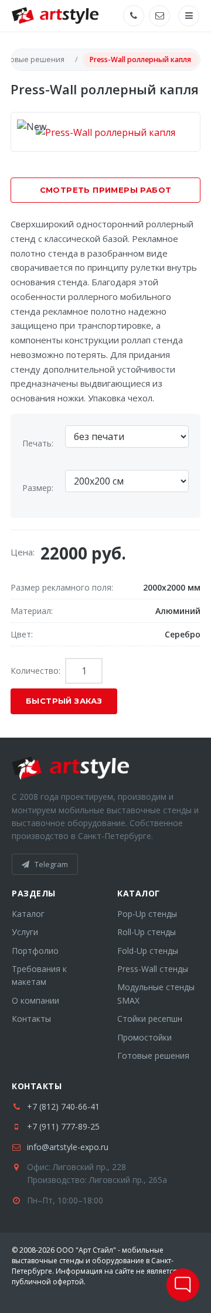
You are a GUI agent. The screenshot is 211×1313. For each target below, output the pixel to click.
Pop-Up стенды (147, 913)
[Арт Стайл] (55, 16)
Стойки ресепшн (149, 1018)
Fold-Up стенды (147, 950)
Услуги (25, 931)
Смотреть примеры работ (106, 190)
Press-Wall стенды (152, 968)
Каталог (28, 913)
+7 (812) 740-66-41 (63, 1106)
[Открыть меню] (188, 15)
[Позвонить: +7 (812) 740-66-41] (133, 15)
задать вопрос (182, 1284)
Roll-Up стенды (146, 931)
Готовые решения (153, 1055)
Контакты (31, 1018)
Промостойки (144, 1037)
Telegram (50, 864)
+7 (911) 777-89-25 (63, 1126)
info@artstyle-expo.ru (67, 1146)
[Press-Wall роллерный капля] (105, 131)
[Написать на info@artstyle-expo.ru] (159, 15)
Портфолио (35, 950)
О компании (35, 1000)
